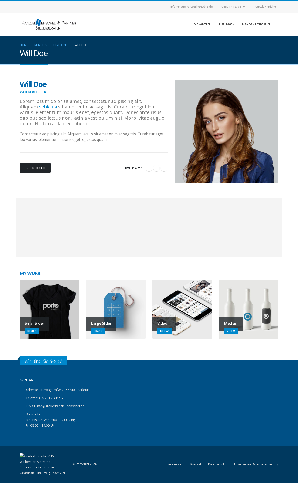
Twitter (156, 168)
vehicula (48, 107)
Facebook (149, 168)
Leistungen (225, 24)
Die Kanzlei (202, 24)
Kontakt (195, 464)
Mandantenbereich (256, 24)
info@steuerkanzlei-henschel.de (191, 7)
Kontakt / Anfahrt (265, 7)
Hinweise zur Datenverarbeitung (255, 464)
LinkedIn (164, 168)
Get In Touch (35, 168)
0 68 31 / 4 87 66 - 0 (233, 7)
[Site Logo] (49, 24)
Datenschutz (217, 464)
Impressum (175, 464)
